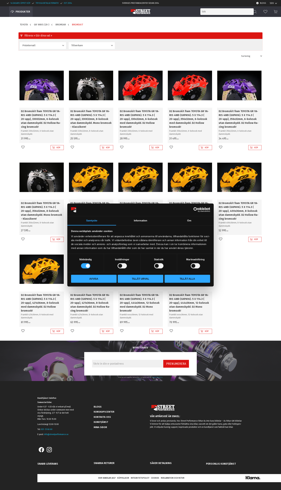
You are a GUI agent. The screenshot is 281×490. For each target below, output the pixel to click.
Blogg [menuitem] (263, 3)
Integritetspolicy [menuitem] (140, 478)
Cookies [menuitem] (155, 478)
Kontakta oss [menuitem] (102, 416)
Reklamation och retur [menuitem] (172, 478)
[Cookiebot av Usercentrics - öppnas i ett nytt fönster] (196, 209)
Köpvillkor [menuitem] (123, 478)
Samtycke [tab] (91, 220)
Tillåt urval (140, 278)
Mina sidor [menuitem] (100, 427)
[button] (265, 11)
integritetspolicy (157, 377)
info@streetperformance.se (56, 434)
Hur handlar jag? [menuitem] (107, 478)
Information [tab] (140, 220)
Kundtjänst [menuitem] (101, 422)
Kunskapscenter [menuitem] (104, 411)
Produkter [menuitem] (23, 11)
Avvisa (93, 278)
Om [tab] (189, 220)
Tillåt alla (187, 278)
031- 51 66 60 (46, 429)
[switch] (122, 265)
